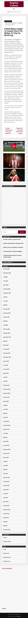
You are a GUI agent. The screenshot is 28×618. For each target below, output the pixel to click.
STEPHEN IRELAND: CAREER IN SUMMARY (12, 251)
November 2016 (6, 393)
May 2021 (5, 305)
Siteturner (17, 616)
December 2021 (6, 289)
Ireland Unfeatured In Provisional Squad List (8, 131)
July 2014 (5, 461)
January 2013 (6, 505)
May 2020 (5, 321)
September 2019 (7, 337)
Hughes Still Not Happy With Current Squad (19, 131)
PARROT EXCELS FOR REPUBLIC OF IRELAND (13, 247)
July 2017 (5, 377)
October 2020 (6, 317)
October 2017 (6, 369)
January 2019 (6, 349)
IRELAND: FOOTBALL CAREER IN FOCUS (12, 239)
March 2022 (5, 285)
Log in (4, 549)
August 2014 (6, 457)
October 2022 (6, 269)
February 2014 (6, 477)
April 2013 (5, 497)
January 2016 (6, 421)
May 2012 (5, 525)
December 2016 (6, 389)
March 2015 (5, 441)
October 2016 (6, 397)
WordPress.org (6, 561)
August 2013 (6, 489)
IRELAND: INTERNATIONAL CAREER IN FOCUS (13, 243)
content (20, 22)
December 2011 (6, 529)
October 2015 (6, 429)
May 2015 (5, 437)
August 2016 (6, 401)
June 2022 (5, 281)
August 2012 (6, 517)
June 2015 (5, 433)
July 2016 (5, 405)
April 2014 (5, 473)
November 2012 (6, 509)
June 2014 (5, 465)
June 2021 (5, 301)
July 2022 (5, 277)
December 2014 (6, 449)
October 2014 (6, 453)
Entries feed (6, 553)
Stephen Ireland (14, 4)
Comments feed (7, 557)
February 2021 (6, 309)
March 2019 (5, 345)
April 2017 (5, 381)
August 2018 (6, 361)
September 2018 (7, 357)
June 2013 (5, 493)
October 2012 (6, 513)
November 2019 (6, 333)
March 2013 (5, 501)
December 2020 (6, 313)
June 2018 (5, 365)
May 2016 (5, 413)
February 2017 (6, 385)
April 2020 (5, 325)
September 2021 (7, 293)
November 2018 (6, 353)
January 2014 (6, 481)
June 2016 (5, 409)
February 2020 (6, 329)
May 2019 (5, 341)
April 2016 (5, 417)
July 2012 (5, 521)
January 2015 (6, 445)
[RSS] (14, 9)
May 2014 (5, 469)
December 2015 (6, 425)
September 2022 (7, 273)
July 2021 (5, 297)
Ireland (5, 537)
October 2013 (6, 485)
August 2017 (6, 373)
